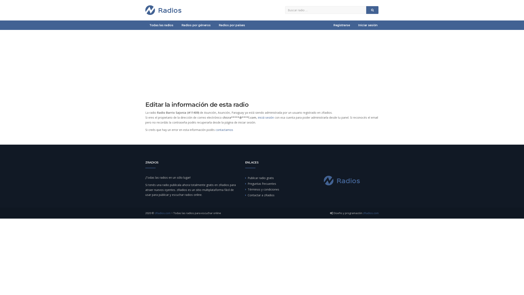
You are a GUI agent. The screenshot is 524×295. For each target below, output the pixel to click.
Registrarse (341, 25)
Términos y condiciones (263, 189)
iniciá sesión (266, 117)
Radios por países (232, 25)
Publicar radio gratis (261, 178)
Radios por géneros (196, 25)
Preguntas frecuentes (262, 184)
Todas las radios (161, 25)
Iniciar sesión (368, 25)
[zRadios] (163, 10)
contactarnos (224, 130)
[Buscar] (372, 10)
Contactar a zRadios (261, 195)
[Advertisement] (262, 60)
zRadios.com (163, 213)
